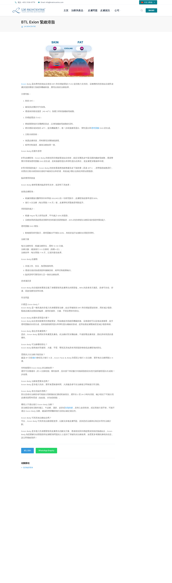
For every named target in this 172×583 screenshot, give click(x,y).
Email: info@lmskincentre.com (52, 2)
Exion (23, 84)
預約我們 (151, 10)
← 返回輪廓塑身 (27, 467)
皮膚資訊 (105, 10)
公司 (117, 10)
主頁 (66, 10)
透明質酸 (95, 128)
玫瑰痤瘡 (69, 408)
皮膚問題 (92, 10)
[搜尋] (142, 10)
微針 (34, 358)
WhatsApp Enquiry (46, 450)
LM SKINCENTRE (30, 26)
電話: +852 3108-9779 (26, 2)
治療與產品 (77, 10)
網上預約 (27, 450)
